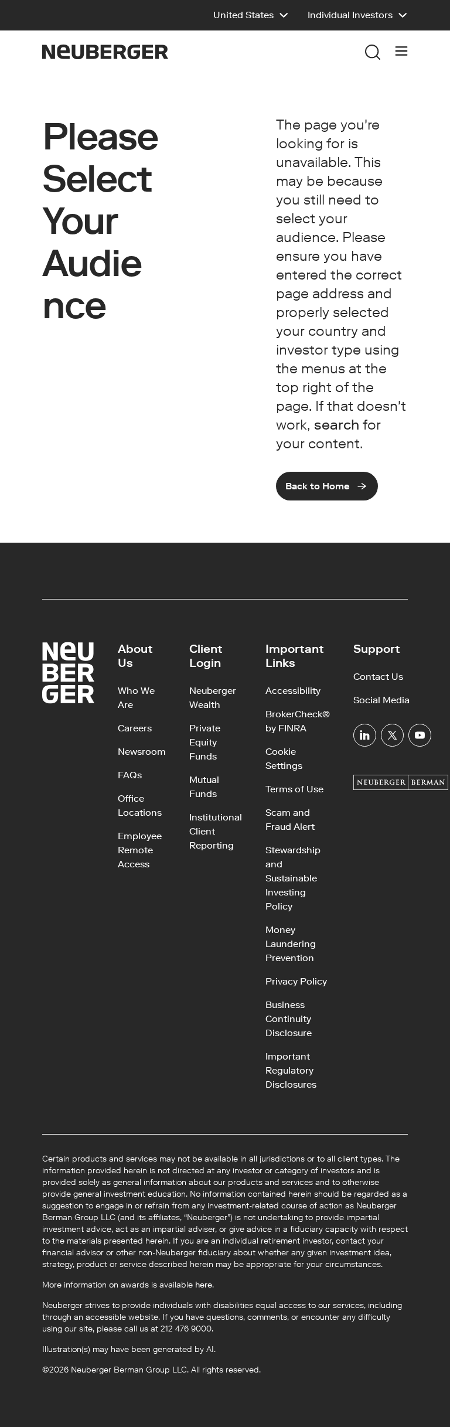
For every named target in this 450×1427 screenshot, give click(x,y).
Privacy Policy (296, 981)
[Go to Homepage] (105, 52)
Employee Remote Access (140, 850)
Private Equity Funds (204, 742)
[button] (251, 15)
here (203, 1285)
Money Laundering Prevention (290, 943)
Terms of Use (294, 789)
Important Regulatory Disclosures (290, 1070)
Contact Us (378, 676)
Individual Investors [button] (350, 15)
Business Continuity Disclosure (288, 1018)
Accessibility (293, 690)
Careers (135, 728)
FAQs (130, 775)
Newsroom (142, 751)
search (336, 424)
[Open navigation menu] (401, 52)
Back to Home (317, 486)
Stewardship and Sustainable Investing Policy (293, 878)
